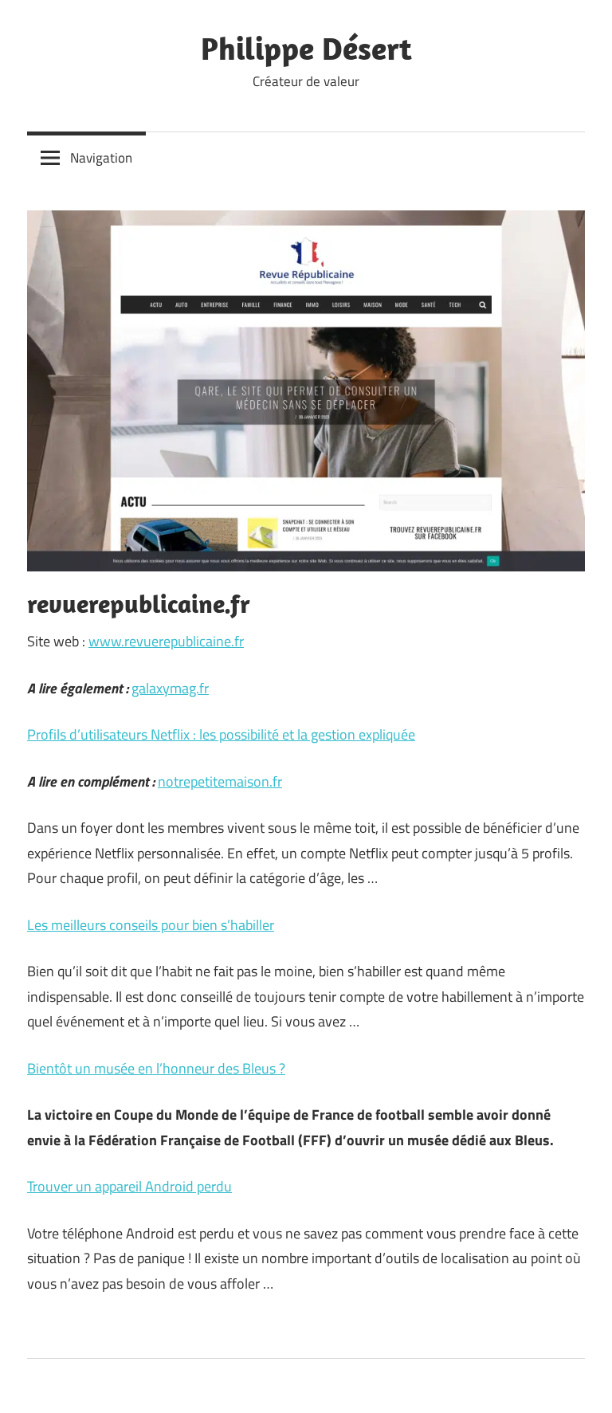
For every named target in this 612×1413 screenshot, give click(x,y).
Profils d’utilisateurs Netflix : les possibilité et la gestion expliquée (221, 734)
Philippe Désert (306, 48)
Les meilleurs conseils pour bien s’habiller (150, 925)
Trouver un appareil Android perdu (129, 1186)
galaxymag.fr (170, 688)
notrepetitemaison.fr (220, 781)
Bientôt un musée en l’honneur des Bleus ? (156, 1068)
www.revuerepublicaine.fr (166, 641)
